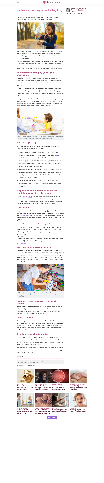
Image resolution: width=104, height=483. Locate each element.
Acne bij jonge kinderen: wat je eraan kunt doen (78, 410)
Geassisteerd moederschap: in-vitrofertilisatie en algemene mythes (58, 388)
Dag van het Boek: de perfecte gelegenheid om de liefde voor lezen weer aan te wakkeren (43, 411)
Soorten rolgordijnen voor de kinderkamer (59, 410)
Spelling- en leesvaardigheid (42, 408)
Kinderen (19, 6)
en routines (56, 155)
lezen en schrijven (22, 91)
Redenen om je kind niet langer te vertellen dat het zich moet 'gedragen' (25, 411)
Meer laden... (52, 417)
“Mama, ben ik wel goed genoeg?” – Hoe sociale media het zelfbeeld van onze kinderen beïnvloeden (43, 388)
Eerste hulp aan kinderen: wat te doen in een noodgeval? (25, 387)
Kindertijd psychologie (41, 384)
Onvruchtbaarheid (57, 384)
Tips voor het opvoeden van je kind (40, 6)
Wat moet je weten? (26, 6)
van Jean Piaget (27, 196)
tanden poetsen (21, 243)
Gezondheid (20, 384)
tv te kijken (24, 215)
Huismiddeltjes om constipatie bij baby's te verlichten (78, 387)
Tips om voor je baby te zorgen (78, 384)
